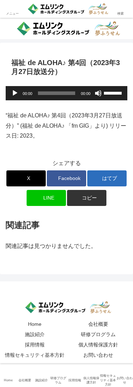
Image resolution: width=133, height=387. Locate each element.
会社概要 (98, 324)
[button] (86, 198)
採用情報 (35, 345)
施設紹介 (35, 334)
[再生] (14, 93)
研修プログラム (98, 334)
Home (34, 324)
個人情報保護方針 (98, 345)
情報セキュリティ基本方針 (35, 355)
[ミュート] (98, 93)
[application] (66, 93)
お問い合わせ (98, 355)
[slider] (114, 92)
